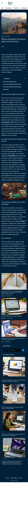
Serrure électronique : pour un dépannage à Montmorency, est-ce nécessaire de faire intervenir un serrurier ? (12, 292)
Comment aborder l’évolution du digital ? (11, 316)
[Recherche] (26, 3)
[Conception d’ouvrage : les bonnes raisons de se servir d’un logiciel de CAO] (14, 328)
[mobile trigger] (2, 3)
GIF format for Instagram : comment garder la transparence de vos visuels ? (13, 434)
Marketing (3, 318)
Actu (3, 46)
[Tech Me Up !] (10, 3)
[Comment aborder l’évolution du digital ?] (14, 306)
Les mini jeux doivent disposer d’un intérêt (12, 84)
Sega (22, 221)
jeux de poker (5, 122)
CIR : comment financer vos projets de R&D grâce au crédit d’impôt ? (12, 407)
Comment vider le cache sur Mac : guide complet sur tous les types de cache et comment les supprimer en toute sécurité (12, 462)
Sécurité (3, 296)
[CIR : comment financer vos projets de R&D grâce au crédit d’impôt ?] (14, 394)
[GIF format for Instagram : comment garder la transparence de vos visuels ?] (14, 420)
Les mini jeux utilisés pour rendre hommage (12, 86)
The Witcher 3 (12, 156)
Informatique (5, 459)
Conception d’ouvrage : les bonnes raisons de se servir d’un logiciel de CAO (13, 338)
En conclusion (6, 89)
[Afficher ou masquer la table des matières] (17, 78)
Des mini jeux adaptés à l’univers (10, 81)
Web (3, 432)
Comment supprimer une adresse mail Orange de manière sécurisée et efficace (13, 380)
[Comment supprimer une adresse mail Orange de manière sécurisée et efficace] (14, 366)
